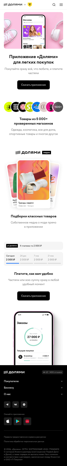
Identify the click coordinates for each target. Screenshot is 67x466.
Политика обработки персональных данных (24, 441)
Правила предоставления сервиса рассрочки (25, 437)
